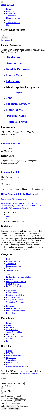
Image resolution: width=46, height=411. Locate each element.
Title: (3, 403)
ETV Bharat (11, 353)
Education (10, 306)
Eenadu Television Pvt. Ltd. (17, 367)
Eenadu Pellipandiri (14, 355)
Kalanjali (9, 364)
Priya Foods (11, 358)
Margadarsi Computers (29, 373)
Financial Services (13, 18)
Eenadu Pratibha (12, 362)
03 (12, 179)
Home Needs (11, 293)
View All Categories (14, 92)
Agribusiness (11, 290)
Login (3, 5)
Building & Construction (16, 297)
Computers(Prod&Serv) (15, 302)
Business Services (13, 13)
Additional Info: (7, 398)
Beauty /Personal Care (15, 295)
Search (4, 37)
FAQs (8, 341)
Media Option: (7, 383)
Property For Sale (10, 143)
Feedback (10, 334)
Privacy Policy (12, 327)
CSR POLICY (12, 330)
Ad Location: (6, 401)
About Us (10, 325)
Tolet (8, 275)
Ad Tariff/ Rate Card (14, 336)
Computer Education (14, 299)
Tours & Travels (13, 23)
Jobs (8, 20)
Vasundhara (11, 360)
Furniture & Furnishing (15, 311)
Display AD (6, 391)
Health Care (11, 313)
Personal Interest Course (16, 281)
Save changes (14, 409)
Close (4, 409)
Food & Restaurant (13, 308)
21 (10, 179)
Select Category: (7, 396)
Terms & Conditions (14, 332)
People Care (11, 279)
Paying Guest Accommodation (18, 277)
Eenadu (9, 351)
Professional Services (14, 286)
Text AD (5, 386)
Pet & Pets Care (12, 284)
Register (10, 5)
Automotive (11, 16)
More (8, 25)
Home (8, 9)
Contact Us (10, 339)
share (8, 217)
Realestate (10, 11)
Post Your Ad (6, 40)
